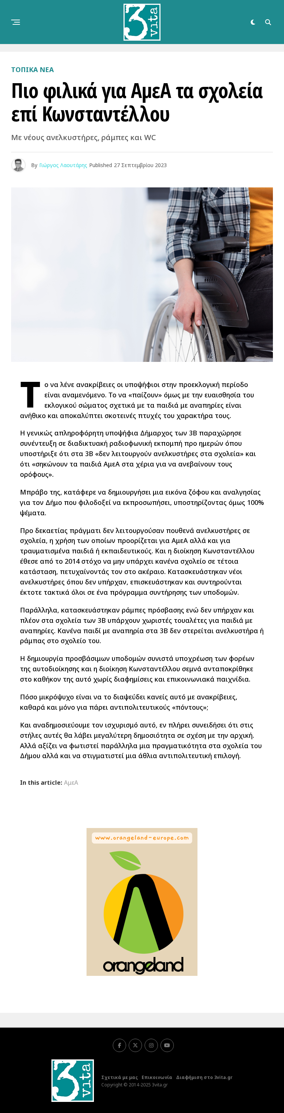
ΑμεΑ (71, 782)
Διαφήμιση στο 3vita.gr (204, 1077)
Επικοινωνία (157, 1077)
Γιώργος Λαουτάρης (63, 165)
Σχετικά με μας (119, 1077)
